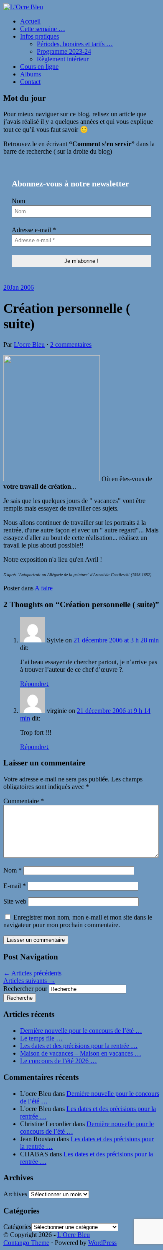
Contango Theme (26, 1242)
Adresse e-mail (34, 229)
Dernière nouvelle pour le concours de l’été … (81, 1030)
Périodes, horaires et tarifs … (75, 43)
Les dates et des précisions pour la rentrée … (79, 1045)
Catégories (17, 1226)
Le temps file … (41, 1038)
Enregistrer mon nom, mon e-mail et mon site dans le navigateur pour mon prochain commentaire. (77, 921)
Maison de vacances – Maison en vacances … (80, 1053)
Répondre (34, 683)
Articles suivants (29, 980)
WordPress (102, 1242)
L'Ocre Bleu (73, 1234)
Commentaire (23, 801)
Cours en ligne (39, 66)
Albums (30, 74)
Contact (30, 81)
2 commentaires (71, 344)
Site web (14, 901)
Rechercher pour (25, 988)
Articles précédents (32, 973)
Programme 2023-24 (64, 51)
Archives (15, 1194)
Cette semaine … (42, 28)
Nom (18, 200)
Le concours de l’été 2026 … (58, 1060)
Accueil (30, 21)
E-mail (14, 885)
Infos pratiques (39, 36)
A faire (44, 588)
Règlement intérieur (63, 59)
